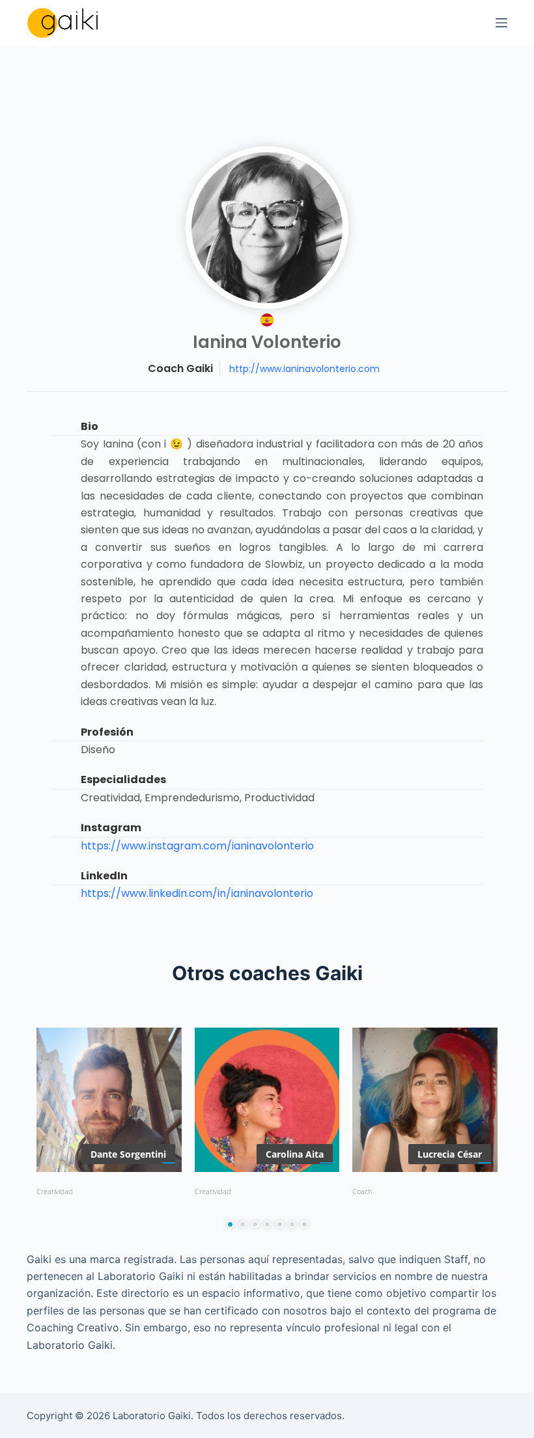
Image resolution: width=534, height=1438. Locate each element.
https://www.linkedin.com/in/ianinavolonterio (197, 893)
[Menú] (501, 23)
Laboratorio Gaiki (152, 1415)
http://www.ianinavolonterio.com (304, 368)
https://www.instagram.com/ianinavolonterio (197, 845)
